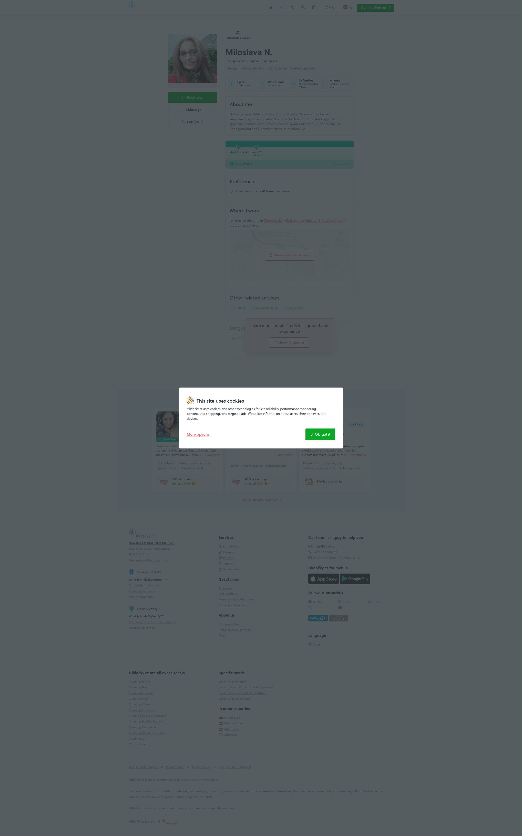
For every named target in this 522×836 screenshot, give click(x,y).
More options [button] (198, 434)
